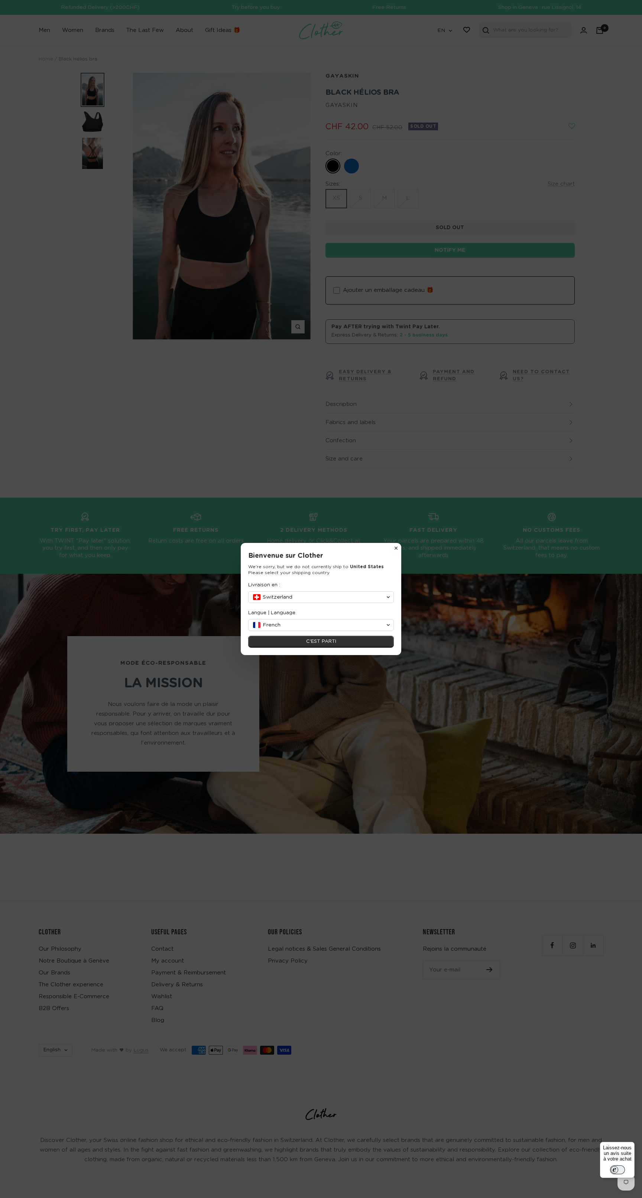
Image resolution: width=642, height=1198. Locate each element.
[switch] (617, 1169)
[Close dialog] (396, 548)
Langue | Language (271, 613)
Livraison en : (264, 585)
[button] (321, 597)
